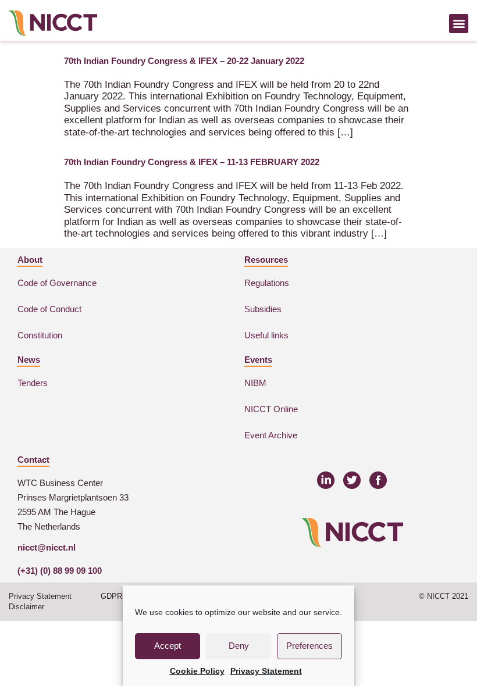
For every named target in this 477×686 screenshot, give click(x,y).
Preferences (309, 646)
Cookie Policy (197, 671)
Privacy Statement (266, 671)
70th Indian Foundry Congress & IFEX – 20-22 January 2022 (184, 61)
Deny (239, 646)
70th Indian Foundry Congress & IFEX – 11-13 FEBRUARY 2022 (191, 162)
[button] (458, 23)
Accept (167, 646)
